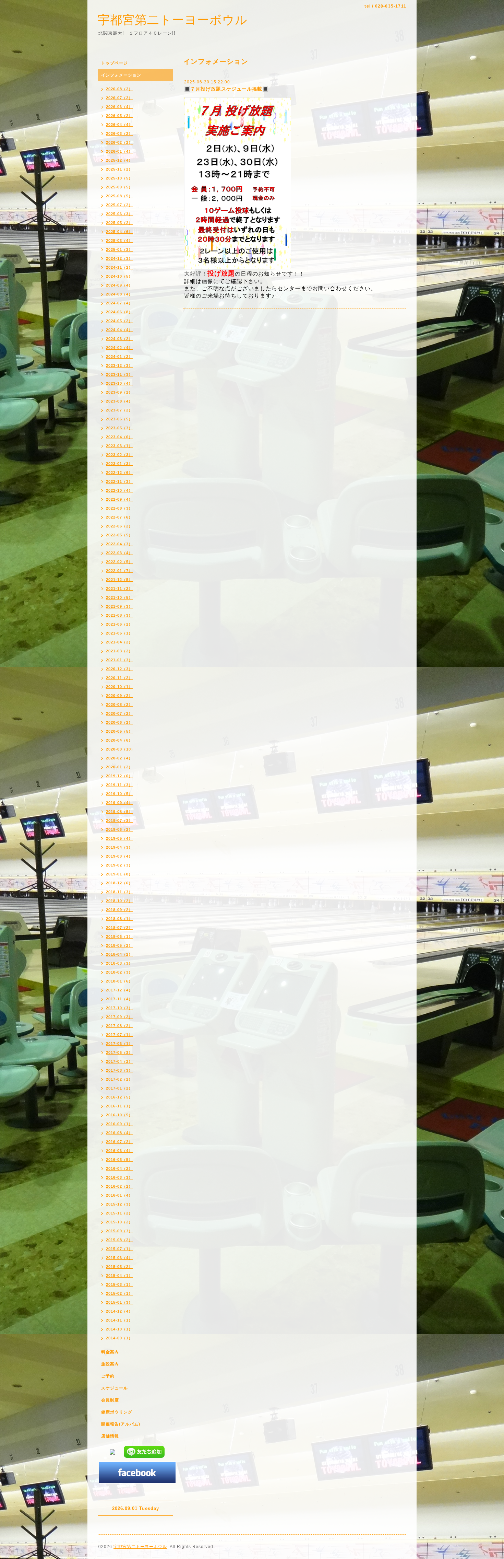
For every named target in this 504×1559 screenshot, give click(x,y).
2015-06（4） (119, 1258)
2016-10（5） (119, 1115)
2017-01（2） (119, 1088)
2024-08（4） (119, 294)
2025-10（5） (119, 178)
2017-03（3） (119, 1070)
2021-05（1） (119, 633)
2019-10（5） (119, 794)
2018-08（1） (119, 919)
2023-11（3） (119, 374)
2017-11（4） (119, 999)
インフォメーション (121, 75)
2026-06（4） (119, 107)
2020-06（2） (119, 722)
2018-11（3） (119, 892)
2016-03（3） (119, 1177)
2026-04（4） (119, 125)
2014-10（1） (119, 1329)
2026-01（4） (119, 151)
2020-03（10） (120, 749)
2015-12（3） (119, 1204)
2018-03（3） (119, 963)
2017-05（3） (119, 1052)
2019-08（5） (119, 812)
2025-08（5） (119, 196)
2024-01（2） (119, 356)
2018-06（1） (119, 936)
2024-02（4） (119, 348)
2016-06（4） (119, 1151)
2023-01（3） (119, 464)
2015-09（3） (119, 1231)
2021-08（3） (119, 615)
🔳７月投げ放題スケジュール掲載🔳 (226, 89)
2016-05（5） (119, 1159)
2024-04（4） (119, 330)
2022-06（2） (119, 526)
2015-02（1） (119, 1293)
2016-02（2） (119, 1186)
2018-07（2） (119, 928)
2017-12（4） (119, 990)
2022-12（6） (119, 472)
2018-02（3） (119, 972)
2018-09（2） (119, 910)
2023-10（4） (119, 383)
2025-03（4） (119, 240)
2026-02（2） (119, 142)
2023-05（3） (119, 428)
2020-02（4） (119, 758)
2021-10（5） (119, 597)
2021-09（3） (119, 606)
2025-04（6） (119, 232)
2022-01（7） (119, 571)
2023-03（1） (119, 446)
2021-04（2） (119, 642)
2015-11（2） (119, 1213)
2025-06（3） (119, 214)
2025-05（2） (119, 223)
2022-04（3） (119, 544)
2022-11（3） (119, 481)
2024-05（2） (119, 321)
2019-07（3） (119, 820)
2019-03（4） (119, 856)
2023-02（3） (119, 455)
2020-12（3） (119, 669)
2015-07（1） (119, 1249)
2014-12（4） (119, 1311)
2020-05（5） (119, 731)
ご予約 (108, 1376)
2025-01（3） (119, 249)
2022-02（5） (119, 562)
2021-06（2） (119, 624)
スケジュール (114, 1388)
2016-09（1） (119, 1124)
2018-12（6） (119, 883)
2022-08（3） (119, 508)
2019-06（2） (119, 829)
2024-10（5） (119, 276)
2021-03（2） (119, 651)
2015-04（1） (119, 1275)
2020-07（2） (119, 713)
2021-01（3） (119, 660)
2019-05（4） (119, 838)
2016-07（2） (119, 1142)
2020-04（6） (119, 740)
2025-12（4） (119, 160)
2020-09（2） (119, 696)
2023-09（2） (119, 392)
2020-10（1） (119, 687)
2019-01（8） (119, 874)
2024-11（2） (119, 267)
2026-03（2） (119, 133)
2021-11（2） (119, 588)
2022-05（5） (119, 535)
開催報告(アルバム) (120, 1424)
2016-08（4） (119, 1133)
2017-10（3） (119, 1008)
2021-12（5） (119, 580)
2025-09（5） (119, 187)
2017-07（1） (119, 1035)
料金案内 (110, 1352)
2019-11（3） (119, 785)
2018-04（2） (119, 954)
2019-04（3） (119, 847)
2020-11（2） (119, 678)
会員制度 (110, 1400)
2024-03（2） (119, 339)
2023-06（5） (119, 419)
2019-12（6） (119, 776)
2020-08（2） (119, 704)
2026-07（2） (119, 98)
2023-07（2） (119, 410)
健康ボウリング (116, 1412)
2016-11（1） (119, 1106)
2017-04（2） (119, 1061)
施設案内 (110, 1364)
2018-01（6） (119, 981)
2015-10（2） (119, 1222)
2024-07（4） (119, 303)
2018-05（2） (119, 945)
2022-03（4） (119, 553)
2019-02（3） (119, 865)
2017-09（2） (119, 1017)
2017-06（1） (119, 1044)
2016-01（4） (119, 1195)
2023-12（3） (119, 365)
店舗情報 (110, 1436)
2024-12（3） (119, 258)
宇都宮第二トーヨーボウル (173, 19)
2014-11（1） (119, 1320)
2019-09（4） (119, 803)
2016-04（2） (119, 1168)
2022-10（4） (119, 490)
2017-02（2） (119, 1079)
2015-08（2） (119, 1240)
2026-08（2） (119, 89)
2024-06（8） (119, 312)
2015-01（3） (119, 1302)
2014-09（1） (119, 1338)
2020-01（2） (119, 767)
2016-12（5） (119, 1097)
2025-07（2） (119, 205)
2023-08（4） (119, 401)
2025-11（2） (119, 169)
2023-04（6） (119, 437)
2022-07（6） (119, 517)
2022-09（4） (119, 499)
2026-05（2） (119, 116)
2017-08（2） (119, 1026)
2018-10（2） (119, 901)
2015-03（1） (119, 1284)
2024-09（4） (119, 285)
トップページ (114, 63)
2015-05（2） (119, 1267)
